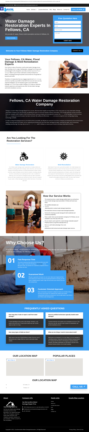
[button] (2, 8)
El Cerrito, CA (26, 384)
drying (9, 116)
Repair (11, 84)
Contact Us (66, 9)
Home (28, 9)
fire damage (39, 263)
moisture (47, 206)
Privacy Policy (72, 429)
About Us (59, 9)
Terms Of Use (80, 429)
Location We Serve (43, 9)
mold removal (75, 167)
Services (33, 9)
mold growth (68, 175)
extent (62, 114)
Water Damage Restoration (24, 165)
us (72, 179)
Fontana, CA (26, 387)
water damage (37, 79)
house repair (33, 124)
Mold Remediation (64, 165)
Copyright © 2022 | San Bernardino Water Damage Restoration (21, 429)
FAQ (51, 9)
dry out (51, 116)
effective (47, 226)
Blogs (54, 9)
